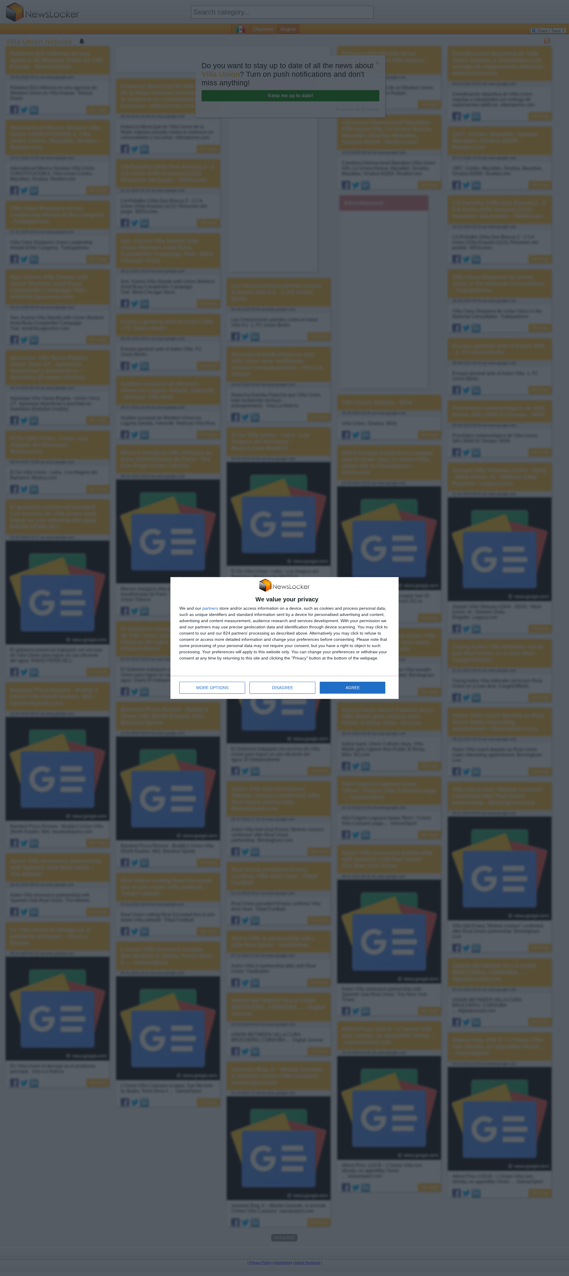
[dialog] (284, 638)
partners (210, 608)
